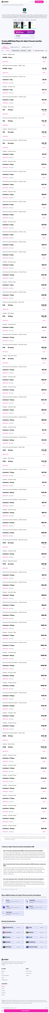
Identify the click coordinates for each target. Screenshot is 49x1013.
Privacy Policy (29, 971)
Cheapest (8, 50)
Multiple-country (27, 47)
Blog (2, 973)
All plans (5, 47)
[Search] (46, 2)
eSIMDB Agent (5, 979)
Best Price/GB (16, 50)
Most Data (23, 50)
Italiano (3, 994)
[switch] (45, 50)
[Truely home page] (16, 25)
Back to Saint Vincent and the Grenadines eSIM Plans (13, 4)
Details (44, 61)
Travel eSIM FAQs (5, 975)
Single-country (15, 47)
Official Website (25, 1010)
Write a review (39, 1)
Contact (27, 975)
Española (3, 992)
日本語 (3, 988)
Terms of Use (28, 973)
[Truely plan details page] (24, 25)
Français (3, 990)
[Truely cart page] (32, 25)
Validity (29, 50)
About (3, 977)
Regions (3, 971)
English (3, 986)
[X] (46, 1008)
